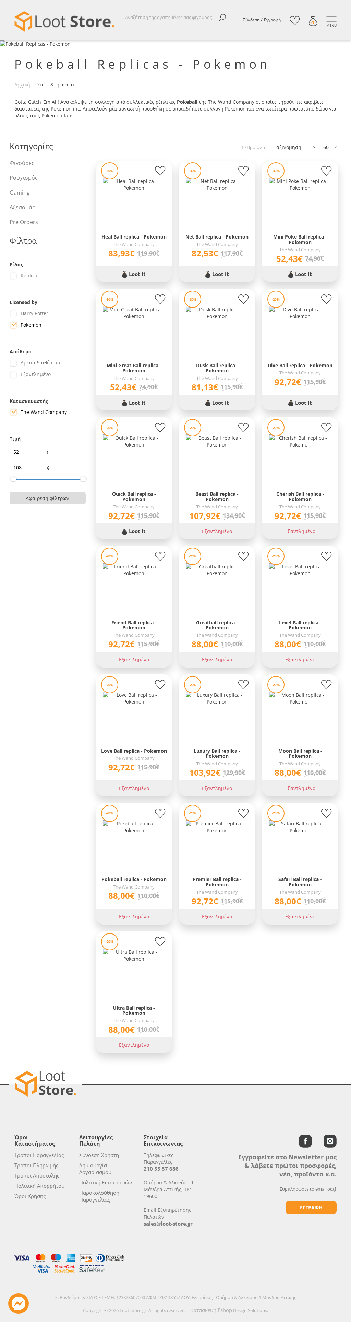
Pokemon (31, 325)
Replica (29, 275)
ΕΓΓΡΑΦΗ (311, 1207)
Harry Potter (34, 313)
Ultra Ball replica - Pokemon (134, 1010)
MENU (331, 25)
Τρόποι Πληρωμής (36, 1165)
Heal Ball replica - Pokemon (134, 236)
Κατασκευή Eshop (211, 1310)
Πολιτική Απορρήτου (39, 1185)
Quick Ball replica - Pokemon (134, 496)
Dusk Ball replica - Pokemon (217, 368)
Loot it (137, 273)
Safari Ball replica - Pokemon (300, 882)
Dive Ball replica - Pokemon (300, 365)
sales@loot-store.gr (168, 1223)
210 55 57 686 (161, 1168)
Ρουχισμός (24, 178)
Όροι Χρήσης (30, 1196)
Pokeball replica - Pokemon (134, 879)
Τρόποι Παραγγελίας (39, 1154)
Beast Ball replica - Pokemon (217, 496)
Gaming (20, 192)
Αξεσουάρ (23, 207)
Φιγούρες (22, 163)
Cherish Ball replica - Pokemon (300, 496)
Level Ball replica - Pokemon (300, 625)
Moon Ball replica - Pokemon (300, 753)
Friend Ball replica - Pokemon (134, 625)
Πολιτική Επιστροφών (105, 1182)
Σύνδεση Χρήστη (99, 1154)
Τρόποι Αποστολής (36, 1175)
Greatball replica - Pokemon (217, 625)
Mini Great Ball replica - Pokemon (134, 368)
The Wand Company (44, 412)
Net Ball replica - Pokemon (217, 236)
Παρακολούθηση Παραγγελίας (99, 1196)
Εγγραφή (272, 20)
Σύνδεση (251, 20)
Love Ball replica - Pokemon (134, 750)
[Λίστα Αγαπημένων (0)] (295, 20)
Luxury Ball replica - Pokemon (217, 753)
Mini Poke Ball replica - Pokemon (300, 239)
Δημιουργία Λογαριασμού (95, 1168)
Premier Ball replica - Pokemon (217, 882)
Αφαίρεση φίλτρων (47, 498)
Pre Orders (24, 222)
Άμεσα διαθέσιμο (40, 362)
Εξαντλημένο (36, 374)
